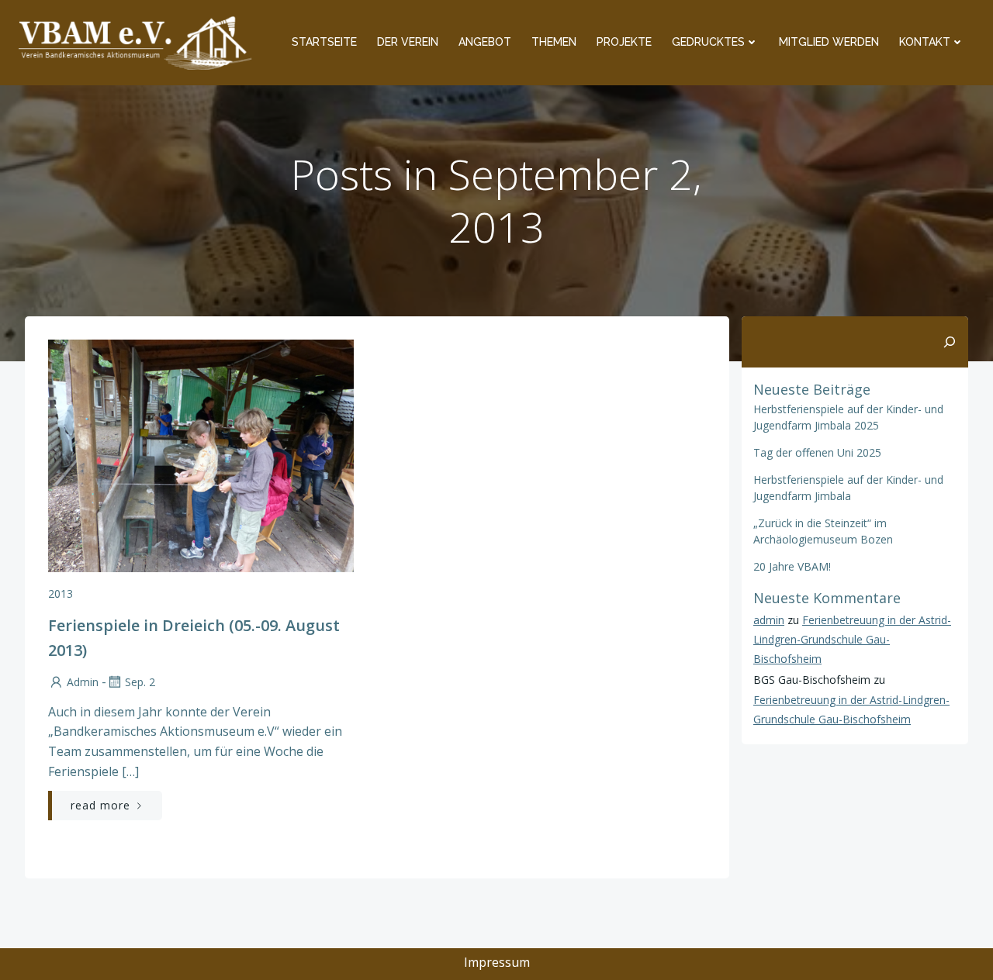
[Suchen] (949, 342)
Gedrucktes (708, 42)
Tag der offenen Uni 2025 (817, 452)
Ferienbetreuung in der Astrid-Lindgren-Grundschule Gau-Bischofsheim (852, 639)
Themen (553, 42)
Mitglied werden (829, 42)
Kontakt (924, 42)
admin (83, 682)
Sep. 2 (140, 682)
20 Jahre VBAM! (792, 566)
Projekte (624, 42)
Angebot (484, 42)
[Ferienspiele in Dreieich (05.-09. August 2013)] (201, 454)
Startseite (324, 42)
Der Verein (407, 42)
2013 (60, 593)
